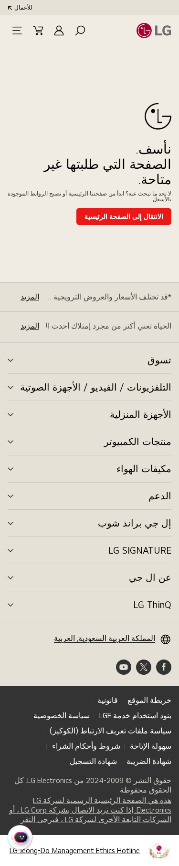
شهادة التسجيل (93, 761)
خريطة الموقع (149, 700)
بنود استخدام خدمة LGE (135, 715)
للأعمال (23, 7)
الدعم (159, 496)
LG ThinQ (152, 604)
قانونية (107, 700)
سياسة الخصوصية (61, 715)
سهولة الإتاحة (150, 746)
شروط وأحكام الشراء (86, 746)
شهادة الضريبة (148, 761)
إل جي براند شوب (134, 523)
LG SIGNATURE (139, 550)
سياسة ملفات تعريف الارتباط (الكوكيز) (110, 730)
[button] (80, 30)
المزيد (30, 296)
